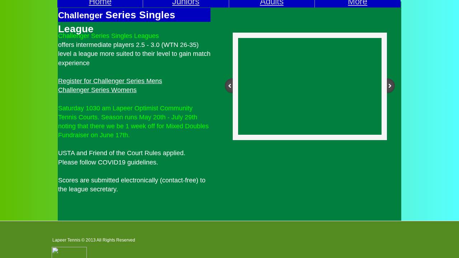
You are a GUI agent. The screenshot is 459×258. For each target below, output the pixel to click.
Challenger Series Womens (97, 90)
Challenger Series (119, 81)
